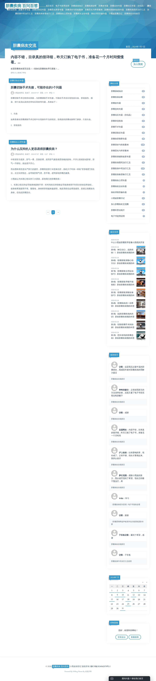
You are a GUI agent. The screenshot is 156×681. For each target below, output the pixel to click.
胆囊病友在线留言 (132, 14)
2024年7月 (114, 577)
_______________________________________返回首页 (31, 6)
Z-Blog (75, 671)
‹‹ (48, 212)
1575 (44, 93)
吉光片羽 (88, 671)
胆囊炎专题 (103, 6)
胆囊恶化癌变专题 (55, 10)
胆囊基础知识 (77, 6)
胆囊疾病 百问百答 (61, 666)
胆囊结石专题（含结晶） (134, 6)
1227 (44, 154)
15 (112, 599)
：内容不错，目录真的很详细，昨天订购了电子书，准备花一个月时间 (127, 436)
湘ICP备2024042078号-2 (100, 666)
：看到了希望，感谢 (127, 539)
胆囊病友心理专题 (64, 14)
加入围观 (138, 63)
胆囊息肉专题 (116, 6)
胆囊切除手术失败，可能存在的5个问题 (36, 87)
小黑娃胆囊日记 (115, 14)
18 (128, 599)
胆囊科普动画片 (127, 210)
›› (58, 212)
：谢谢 (127, 519)
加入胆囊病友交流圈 (127, 204)
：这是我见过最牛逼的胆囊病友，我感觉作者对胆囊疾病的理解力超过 (127, 373)
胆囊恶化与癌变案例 (93, 10)
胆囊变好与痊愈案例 (74, 10)
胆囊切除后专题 (39, 10)
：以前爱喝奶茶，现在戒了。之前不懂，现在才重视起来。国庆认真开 (127, 459)
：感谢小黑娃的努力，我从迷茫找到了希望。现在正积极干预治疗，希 (127, 481)
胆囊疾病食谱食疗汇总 (44, 14)
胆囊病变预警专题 (127, 139)
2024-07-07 (32, 93)
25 (128, 604)
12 (134, 595)
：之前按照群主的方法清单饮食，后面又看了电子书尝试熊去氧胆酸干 (127, 396)
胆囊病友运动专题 (81, 14)
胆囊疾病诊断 (91, 6)
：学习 (125, 501)
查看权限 (135, 637)
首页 (128, 47)
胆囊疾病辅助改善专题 (114, 10)
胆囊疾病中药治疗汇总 (127, 168)
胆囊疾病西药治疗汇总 (135, 10)
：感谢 (120, 416)
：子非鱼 (121, 558)
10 (123, 595)
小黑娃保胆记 (19, 93)
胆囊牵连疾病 (127, 121)
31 (123, 608)
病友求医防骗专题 (99, 14)
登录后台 (122, 637)
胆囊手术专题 (24, 10)
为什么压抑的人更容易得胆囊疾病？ (34, 148)
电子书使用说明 (62, 6)
